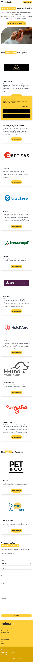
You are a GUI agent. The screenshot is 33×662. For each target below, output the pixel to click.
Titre (2, 560)
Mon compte (27, 2)
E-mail (3, 583)
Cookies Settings (24, 106)
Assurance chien (5, 630)
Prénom (3, 568)
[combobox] (16, 564)
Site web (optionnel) (7, 591)
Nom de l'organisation (7, 553)
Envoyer (16, 615)
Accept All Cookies (16, 111)
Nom (2, 576)
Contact (3, 643)
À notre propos (5, 639)
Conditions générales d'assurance (10, 650)
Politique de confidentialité (8, 652)
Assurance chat (5, 632)
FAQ (2, 641)
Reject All (16, 115)
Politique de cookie (6, 654)
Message (3, 598)
